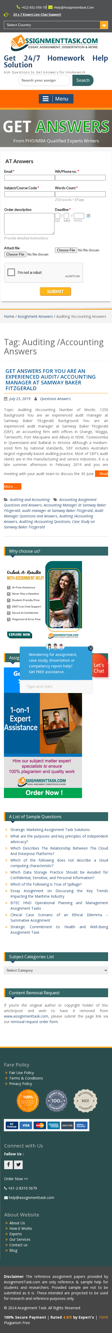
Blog (13, 1250)
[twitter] (18, 1165)
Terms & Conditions (26, 1078)
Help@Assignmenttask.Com (74, 7)
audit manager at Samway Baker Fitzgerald (57, 510)
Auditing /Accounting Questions (44, 521)
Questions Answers (55, 398)
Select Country (19, 25)
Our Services (19, 1239)
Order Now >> (16, 1178)
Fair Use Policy (21, 1072)
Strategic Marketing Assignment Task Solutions (50, 829)
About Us (17, 1222)
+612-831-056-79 (33, 7)
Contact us (18, 1244)
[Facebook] (8, 1165)
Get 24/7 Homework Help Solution (56, 61)
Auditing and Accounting (29, 499)
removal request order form (34, 1021)
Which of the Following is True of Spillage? (46, 884)
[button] (97, 665)
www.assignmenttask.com (26, 1016)
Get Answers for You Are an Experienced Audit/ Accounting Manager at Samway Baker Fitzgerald (50, 379)
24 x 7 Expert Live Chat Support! (37, 14)
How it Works (20, 1228)
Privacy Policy (20, 1083)
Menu (61, 99)
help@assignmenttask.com (31, 1197)
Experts (15, 1233)
